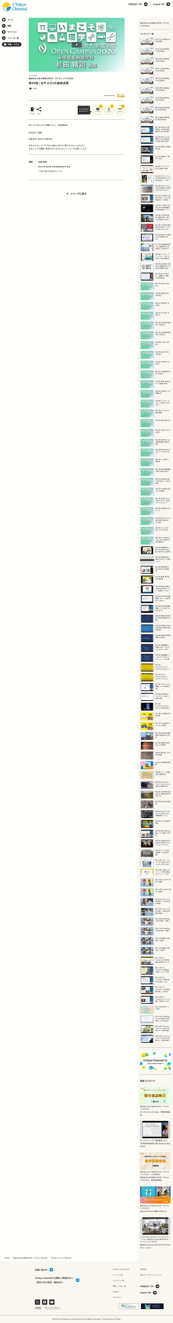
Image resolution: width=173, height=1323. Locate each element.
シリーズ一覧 (118, 1275)
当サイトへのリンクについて (150, 1275)
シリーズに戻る (78, 193)
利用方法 (143, 1269)
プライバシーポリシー (52, 1308)
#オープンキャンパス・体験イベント (42, 125)
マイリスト (117, 1297)
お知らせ (116, 1291)
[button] (98, 110)
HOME (7, 1258)
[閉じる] (89, 107)
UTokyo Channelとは (121, 1269)
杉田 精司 (42, 161)
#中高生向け (63, 125)
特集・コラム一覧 (119, 1286)
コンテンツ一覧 (118, 1280)
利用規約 (38, 1308)
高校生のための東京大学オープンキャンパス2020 (51, 78)
